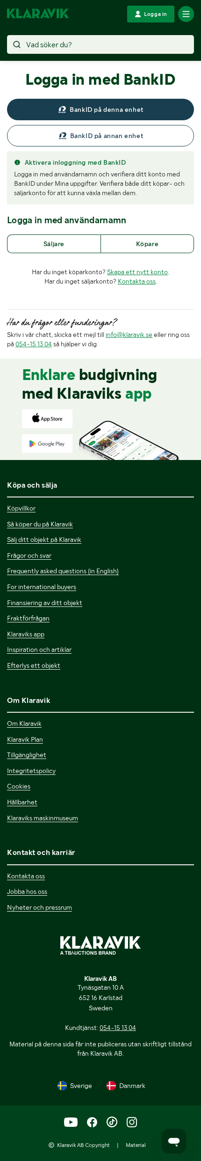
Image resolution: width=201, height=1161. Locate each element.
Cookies (18, 786)
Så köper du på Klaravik (40, 524)
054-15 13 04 (33, 344)
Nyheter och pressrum (39, 907)
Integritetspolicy (31, 770)
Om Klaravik (24, 723)
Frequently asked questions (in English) (63, 571)
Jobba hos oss (27, 891)
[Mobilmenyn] (186, 14)
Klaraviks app (25, 634)
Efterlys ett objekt (33, 665)
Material (136, 1145)
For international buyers (41, 587)
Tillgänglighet (26, 755)
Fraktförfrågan (28, 618)
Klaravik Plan (25, 739)
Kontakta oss (137, 281)
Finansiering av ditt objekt (44, 602)
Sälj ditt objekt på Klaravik (44, 539)
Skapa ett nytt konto (137, 272)
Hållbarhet (22, 802)
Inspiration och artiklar (39, 649)
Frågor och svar (29, 555)
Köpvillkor (21, 508)
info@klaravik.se (129, 334)
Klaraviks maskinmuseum (42, 818)
